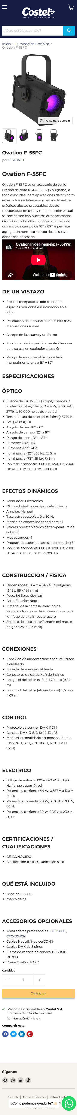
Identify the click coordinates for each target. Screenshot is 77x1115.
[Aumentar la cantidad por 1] (39, 979)
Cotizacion (38, 993)
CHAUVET (16, 160)
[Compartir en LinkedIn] (21, 1034)
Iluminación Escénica (32, 44)
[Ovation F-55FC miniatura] (9, 136)
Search (13, 1097)
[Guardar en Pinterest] (30, 1034)
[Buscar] (69, 31)
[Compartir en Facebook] (5, 1034)
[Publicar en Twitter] (13, 1034)
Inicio (6, 44)
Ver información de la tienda (23, 1018)
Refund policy (59, 1097)
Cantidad (8, 970)
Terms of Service (34, 1097)
